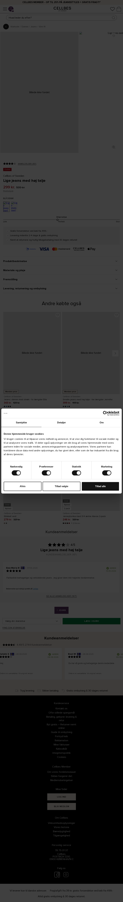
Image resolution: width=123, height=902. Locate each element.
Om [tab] (102, 422)
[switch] (46, 472)
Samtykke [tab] (21, 422)
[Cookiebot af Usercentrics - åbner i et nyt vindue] (105, 413)
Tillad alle (100, 486)
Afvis (22, 486)
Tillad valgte (61, 486)
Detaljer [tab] (61, 422)
